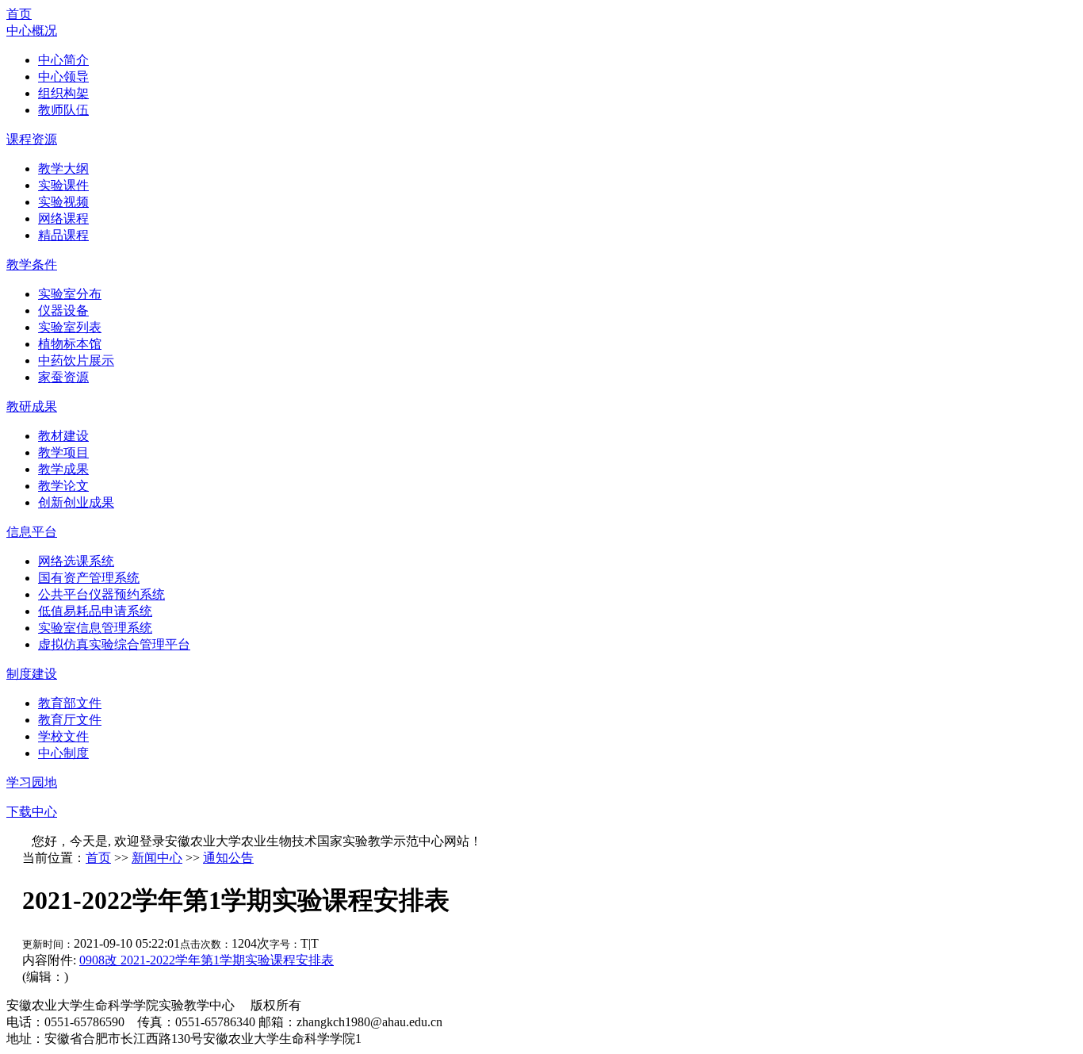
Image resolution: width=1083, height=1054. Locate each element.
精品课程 (63, 235)
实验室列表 (69, 327)
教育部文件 (69, 703)
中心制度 (63, 753)
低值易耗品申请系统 (95, 611)
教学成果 (63, 469)
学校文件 (63, 736)
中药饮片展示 (76, 360)
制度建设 (31, 673)
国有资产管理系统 (89, 577)
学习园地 (31, 782)
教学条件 (31, 264)
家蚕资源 (63, 377)
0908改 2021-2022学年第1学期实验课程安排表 (206, 960)
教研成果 (31, 406)
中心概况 (31, 30)
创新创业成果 (76, 502)
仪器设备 (63, 310)
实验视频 (63, 202)
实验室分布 (69, 294)
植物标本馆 (69, 344)
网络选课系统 (76, 561)
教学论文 (63, 486)
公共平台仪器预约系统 (101, 594)
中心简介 (63, 60)
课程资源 (31, 139)
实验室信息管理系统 (95, 627)
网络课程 (63, 218)
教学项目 (63, 452)
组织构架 (63, 93)
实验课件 (63, 185)
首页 (19, 14)
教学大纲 (63, 168)
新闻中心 (157, 857)
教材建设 (63, 436)
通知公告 (228, 857)
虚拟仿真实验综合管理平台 (114, 644)
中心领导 (63, 76)
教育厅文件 (69, 719)
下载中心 (31, 811)
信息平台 (31, 531)
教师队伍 (63, 110)
